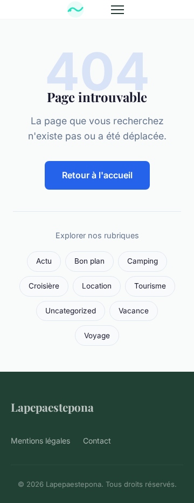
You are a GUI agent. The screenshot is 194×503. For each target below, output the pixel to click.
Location (97, 285)
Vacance (134, 310)
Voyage (97, 335)
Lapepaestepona (52, 406)
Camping (142, 261)
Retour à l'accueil (97, 175)
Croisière (44, 285)
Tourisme (150, 285)
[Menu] (117, 9)
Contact (97, 440)
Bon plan (89, 261)
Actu (44, 261)
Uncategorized (70, 310)
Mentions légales (40, 440)
